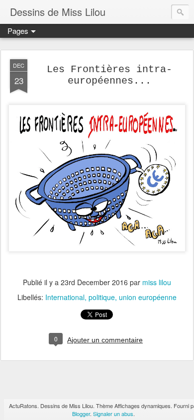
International (65, 297)
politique (102, 297)
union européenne (148, 297)
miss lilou (156, 282)
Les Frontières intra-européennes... (109, 75)
